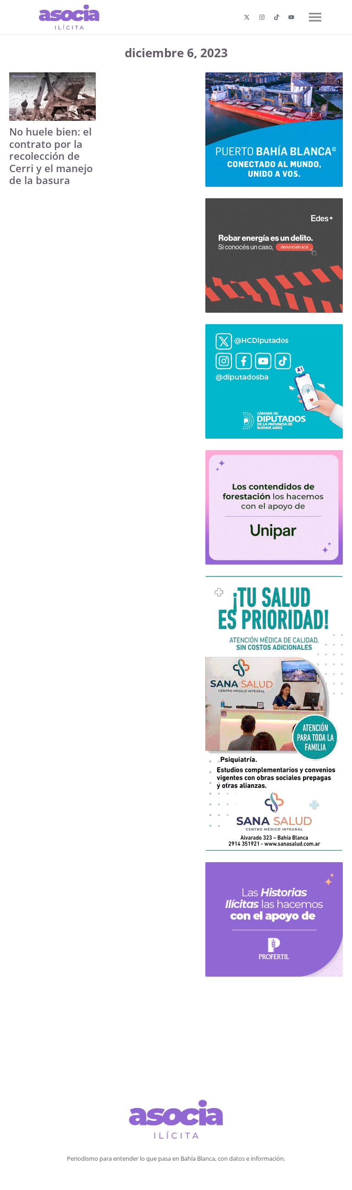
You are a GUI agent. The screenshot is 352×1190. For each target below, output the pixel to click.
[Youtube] (291, 17)
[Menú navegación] (315, 17)
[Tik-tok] (277, 17)
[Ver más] (52, 96)
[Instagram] (262, 17)
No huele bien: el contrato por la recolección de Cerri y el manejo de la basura (51, 156)
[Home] (176, 1120)
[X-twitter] (247, 17)
